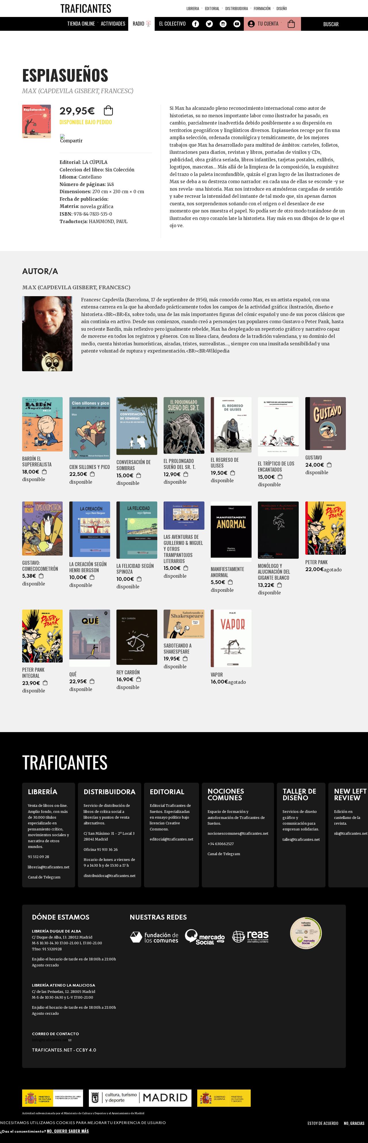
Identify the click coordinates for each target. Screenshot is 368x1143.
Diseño (282, 8)
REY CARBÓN (128, 672)
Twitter (209, 24)
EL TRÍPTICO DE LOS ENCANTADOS (276, 467)
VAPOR (217, 675)
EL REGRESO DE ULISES (225, 463)
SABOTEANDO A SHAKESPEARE (177, 649)
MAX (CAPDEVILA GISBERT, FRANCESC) (78, 91)
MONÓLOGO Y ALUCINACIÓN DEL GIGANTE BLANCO (274, 572)
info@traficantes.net (51, 1040)
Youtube (237, 24)
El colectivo (172, 23)
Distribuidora (236, 8)
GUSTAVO (313, 458)
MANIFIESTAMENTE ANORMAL (227, 572)
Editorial (212, 8)
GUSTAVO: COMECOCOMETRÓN (40, 566)
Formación (262, 8)
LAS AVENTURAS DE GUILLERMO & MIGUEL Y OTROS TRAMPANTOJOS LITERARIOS (183, 549)
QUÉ (72, 674)
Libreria (193, 8)
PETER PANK (316, 562)
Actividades (113, 23)
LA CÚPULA (95, 162)
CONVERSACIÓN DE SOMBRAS (133, 465)
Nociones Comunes (226, 795)
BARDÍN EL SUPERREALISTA (36, 462)
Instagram (223, 24)
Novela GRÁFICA (96, 206)
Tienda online (81, 23)
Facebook (195, 24)
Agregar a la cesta (109, 110)
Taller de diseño (299, 795)
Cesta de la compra (291, 24)
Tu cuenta (268, 23)
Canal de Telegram (44, 877)
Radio (138, 23)
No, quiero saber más (68, 1131)
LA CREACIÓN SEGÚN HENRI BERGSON (88, 567)
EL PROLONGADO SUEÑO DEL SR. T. (179, 464)
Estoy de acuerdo (323, 1123)
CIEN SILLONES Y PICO (89, 467)
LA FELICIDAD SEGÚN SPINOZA (135, 569)
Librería (42, 792)
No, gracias (354, 1123)
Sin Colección (119, 170)
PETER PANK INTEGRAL (33, 673)
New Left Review (350, 795)
